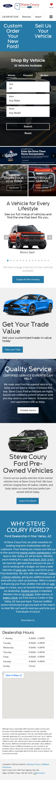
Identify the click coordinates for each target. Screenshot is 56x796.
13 (45, 260)
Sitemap (30, 764)
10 (36, 260)
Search (28, 126)
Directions (26, 17)
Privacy (37, 764)
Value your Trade (12, 349)
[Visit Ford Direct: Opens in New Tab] (40, 773)
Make (11, 96)
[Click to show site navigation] (51, 17)
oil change (27, 594)
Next (49, 237)
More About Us (28, 620)
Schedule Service (28, 410)
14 (48, 260)
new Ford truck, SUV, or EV (38, 559)
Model (11, 109)
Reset (28, 133)
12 (42, 260)
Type (11, 84)
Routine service (29, 591)
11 (39, 260)
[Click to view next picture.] (52, 155)
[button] (10, 17)
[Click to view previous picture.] (4, 155)
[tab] (11, 75)
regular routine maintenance (35, 552)
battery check (10, 597)
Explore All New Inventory (28, 279)
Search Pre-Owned (27, 501)
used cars (21, 570)
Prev (6, 237)
